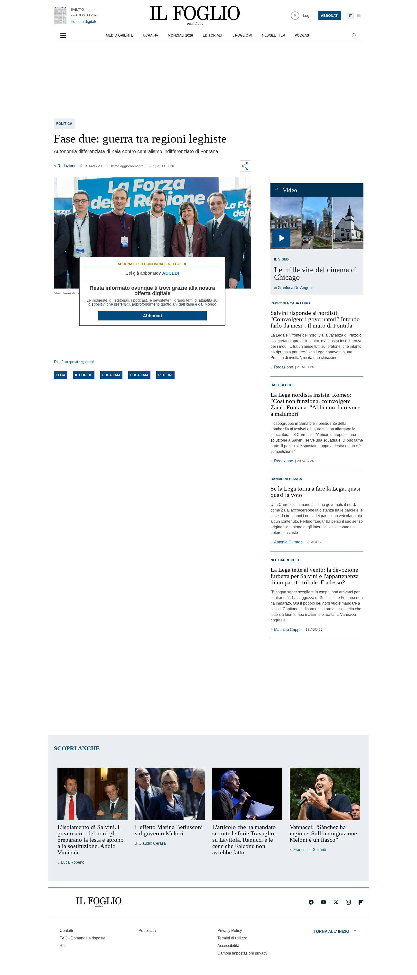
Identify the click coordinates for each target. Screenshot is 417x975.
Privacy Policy (229, 930)
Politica (64, 123)
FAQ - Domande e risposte (82, 938)
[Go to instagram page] (348, 902)
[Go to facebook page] (311, 902)
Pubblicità (147, 930)
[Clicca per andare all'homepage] (99, 902)
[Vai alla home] (195, 15)
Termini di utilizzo (232, 938)
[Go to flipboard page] (361, 902)
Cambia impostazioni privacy (242, 953)
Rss (63, 946)
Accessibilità (228, 946)
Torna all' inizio (331, 931)
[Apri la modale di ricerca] (354, 35)
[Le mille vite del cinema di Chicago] (316, 223)
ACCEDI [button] (170, 273)
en (359, 16)
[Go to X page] (336, 902)
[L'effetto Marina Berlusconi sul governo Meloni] (170, 794)
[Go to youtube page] (323, 902)
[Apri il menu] (63, 35)
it (350, 16)
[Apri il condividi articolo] (245, 166)
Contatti (66, 930)
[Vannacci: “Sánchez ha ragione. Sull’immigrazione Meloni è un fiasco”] (325, 794)
